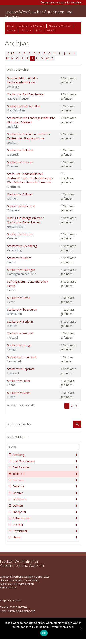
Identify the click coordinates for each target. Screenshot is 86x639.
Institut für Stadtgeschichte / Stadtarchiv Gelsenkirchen (25, 222)
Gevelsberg (45, 531)
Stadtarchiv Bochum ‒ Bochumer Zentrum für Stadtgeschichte (28, 138)
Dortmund (45, 499)
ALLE (11, 53)
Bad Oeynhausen (45, 461)
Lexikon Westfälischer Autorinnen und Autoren (39, 14)
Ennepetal (45, 512)
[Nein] (81, 628)
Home (10, 26)
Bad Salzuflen (45, 467)
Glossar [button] (25, 30)
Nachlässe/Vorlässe (60, 26)
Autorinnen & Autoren (31, 26)
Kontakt (51, 30)
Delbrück (45, 486)
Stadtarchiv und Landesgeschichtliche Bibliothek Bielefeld (31, 122)
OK (44, 633)
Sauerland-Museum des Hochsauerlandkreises (22, 82)
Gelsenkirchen (45, 518)
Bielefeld (45, 474)
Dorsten (45, 493)
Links (39, 30)
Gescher (45, 525)
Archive (11, 30)
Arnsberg (45, 455)
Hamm (45, 537)
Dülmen (45, 505)
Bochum (45, 480)
